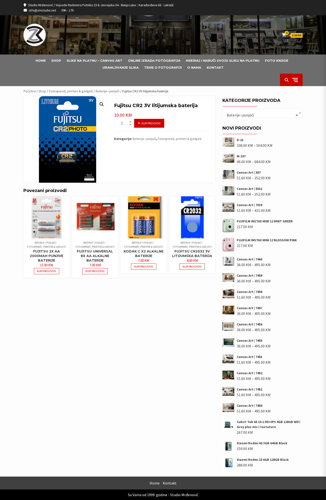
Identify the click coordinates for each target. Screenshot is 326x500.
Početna (29, 91)
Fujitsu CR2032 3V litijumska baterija (192, 253)
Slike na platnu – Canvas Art (94, 60)
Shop (56, 60)
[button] (101, 104)
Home (41, 60)
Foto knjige (276, 60)
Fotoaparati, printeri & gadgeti (71, 91)
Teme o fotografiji (163, 67)
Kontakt (215, 67)
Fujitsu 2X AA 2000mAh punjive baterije (46, 256)
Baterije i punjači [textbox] (261, 115)
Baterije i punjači (107, 91)
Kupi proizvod (151, 123)
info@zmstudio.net (42, 10)
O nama (194, 67)
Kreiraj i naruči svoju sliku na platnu (222, 60)
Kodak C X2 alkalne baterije (143, 253)
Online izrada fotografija (154, 60)
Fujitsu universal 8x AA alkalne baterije (95, 256)
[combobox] (262, 113)
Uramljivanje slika (120, 67)
